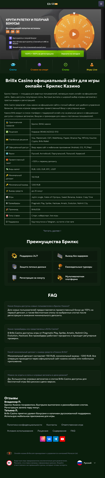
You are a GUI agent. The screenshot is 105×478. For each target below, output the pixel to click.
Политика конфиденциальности (24, 424)
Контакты (51, 424)
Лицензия (42, 430)
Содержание (59, 430)
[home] (52, 3)
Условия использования (20, 430)
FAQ (73, 430)
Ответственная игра (72, 424)
